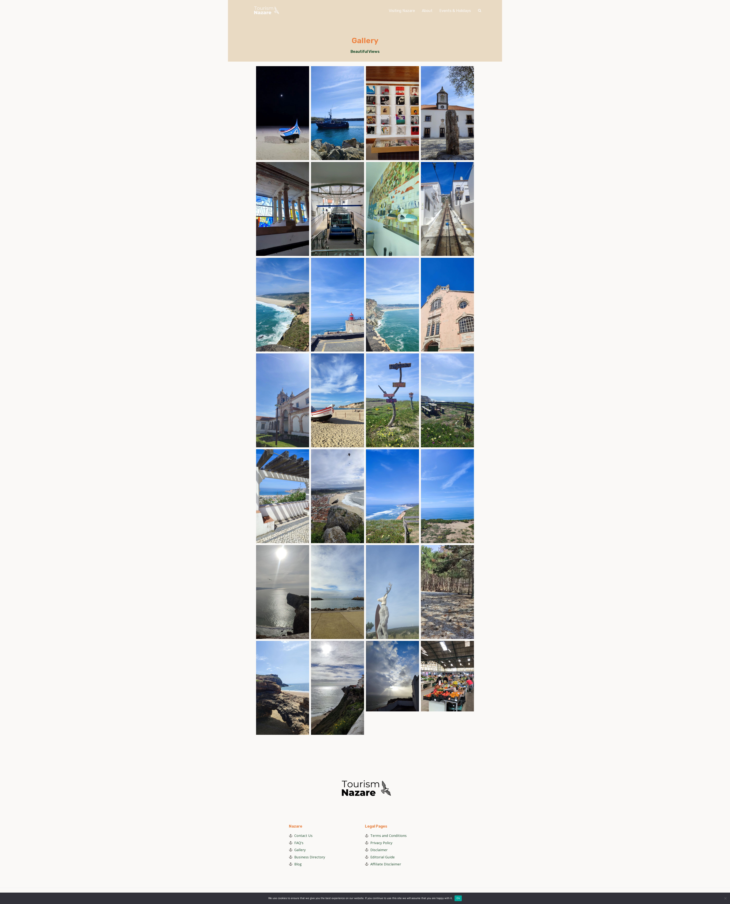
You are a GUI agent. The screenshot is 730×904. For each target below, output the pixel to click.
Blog (298, 864)
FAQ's (298, 843)
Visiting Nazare (402, 10)
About (427, 10)
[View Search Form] (479, 10)
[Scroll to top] (726, 888)
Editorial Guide (382, 857)
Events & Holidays (455, 10)
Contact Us (303, 835)
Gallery (300, 850)
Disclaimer (379, 850)
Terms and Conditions (388, 835)
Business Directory (309, 857)
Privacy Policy (381, 843)
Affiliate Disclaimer (385, 864)
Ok (458, 898)
